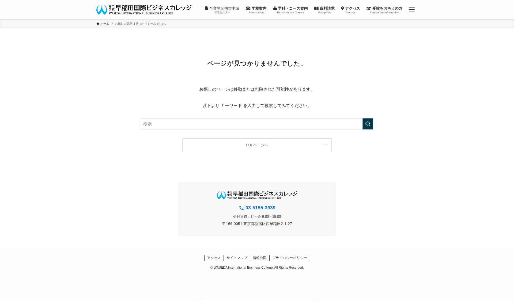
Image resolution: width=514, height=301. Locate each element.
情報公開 (260, 258)
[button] (412, 9)
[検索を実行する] (367, 123)
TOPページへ (256, 145)
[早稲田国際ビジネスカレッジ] (143, 9)
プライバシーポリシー (289, 258)
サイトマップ (236, 258)
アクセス (214, 258)
